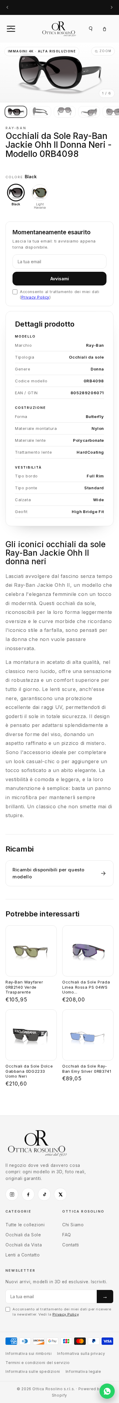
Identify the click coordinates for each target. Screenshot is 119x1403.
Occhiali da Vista (23, 1244)
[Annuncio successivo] (111, 7)
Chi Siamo (73, 1224)
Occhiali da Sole (23, 1234)
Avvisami (59, 278)
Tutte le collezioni (25, 1224)
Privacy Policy (35, 297)
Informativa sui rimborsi (28, 1353)
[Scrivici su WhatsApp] (107, 1391)
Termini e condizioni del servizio (37, 1362)
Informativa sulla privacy (81, 1353)
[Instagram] (11, 1194)
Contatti (70, 1244)
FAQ (66, 1234)
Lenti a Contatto (22, 1254)
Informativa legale (83, 1371)
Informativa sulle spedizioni (32, 1371)
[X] (60, 1194)
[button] (17, 28)
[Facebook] (28, 1194)
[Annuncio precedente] (7, 7)
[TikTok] (44, 1194)
